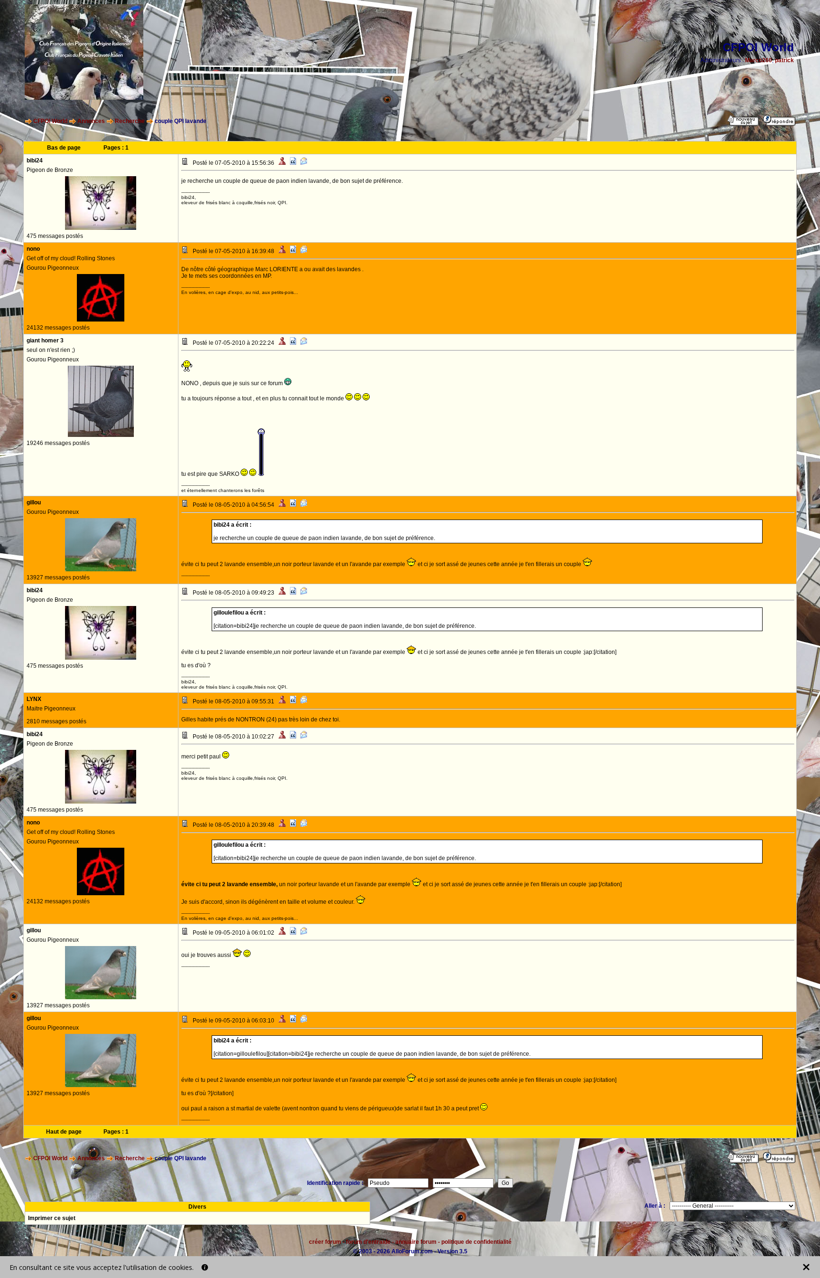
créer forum (325, 1242)
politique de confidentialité (476, 1242)
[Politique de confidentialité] (204, 1267)
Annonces (91, 121)
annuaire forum (416, 1242)
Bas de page (64, 147)
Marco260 (758, 60)
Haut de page (64, 1131)
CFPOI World (50, 121)
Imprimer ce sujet (51, 1218)
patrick (784, 60)
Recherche (130, 121)
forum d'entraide (368, 1242)
